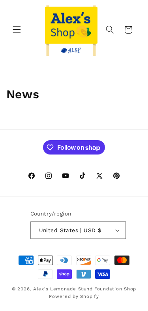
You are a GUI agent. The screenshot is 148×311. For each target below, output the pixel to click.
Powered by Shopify (74, 296)
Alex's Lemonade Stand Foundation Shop (84, 289)
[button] (16, 30)
